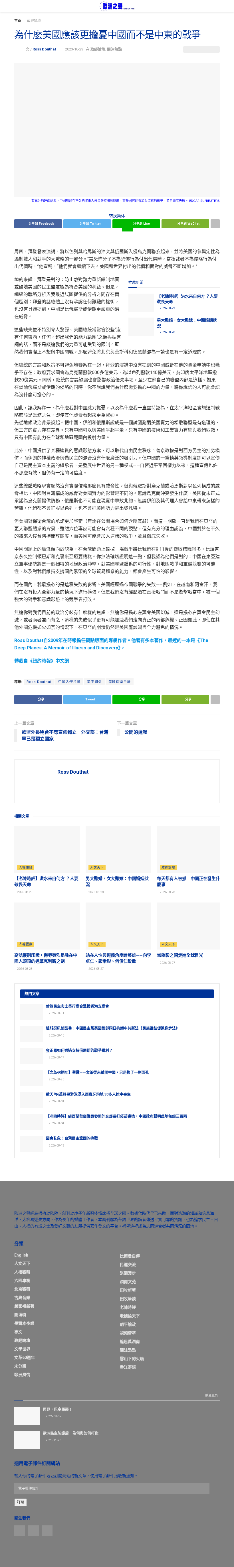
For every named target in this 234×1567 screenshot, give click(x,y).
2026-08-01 (56, 1101)
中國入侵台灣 (69, 682)
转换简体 (117, 216)
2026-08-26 (56, 1079)
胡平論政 (128, 1324)
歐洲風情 (22, 1374)
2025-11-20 (53, 1440)
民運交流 (128, 1264)
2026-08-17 (56, 1057)
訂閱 (21, 1502)
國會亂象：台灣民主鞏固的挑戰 (72, 1138)
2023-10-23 (74, 49)
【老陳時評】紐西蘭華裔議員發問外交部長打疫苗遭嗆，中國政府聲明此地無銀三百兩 (116, 1116)
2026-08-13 (56, 1145)
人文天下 (97, 867)
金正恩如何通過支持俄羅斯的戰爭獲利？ (79, 1050)
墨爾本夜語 (24, 1323)
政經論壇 (34, 21)
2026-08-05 (53, 1416)
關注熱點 (114, 49)
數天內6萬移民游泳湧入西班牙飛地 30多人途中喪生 (88, 1094)
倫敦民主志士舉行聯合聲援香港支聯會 (77, 1006)
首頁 (17, 21)
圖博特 (20, 1314)
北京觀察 (22, 1289)
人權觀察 (26, 867)
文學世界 (22, 1349)
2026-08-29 (167, 308)
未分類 (20, 1366)
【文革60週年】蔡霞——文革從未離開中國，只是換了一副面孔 (97, 1072)
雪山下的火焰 (132, 1358)
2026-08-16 (56, 1035)
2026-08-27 (96, 968)
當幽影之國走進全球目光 (180, 955)
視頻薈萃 (128, 1333)
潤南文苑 (128, 1281)
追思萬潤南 (130, 1341)
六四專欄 (22, 1280)
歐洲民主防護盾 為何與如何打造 (70, 1433)
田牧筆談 (128, 1298)
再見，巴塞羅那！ (57, 1409)
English (21, 1255)
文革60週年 (24, 1357)
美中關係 (94, 682)
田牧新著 (128, 1290)
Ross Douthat (44, 49)
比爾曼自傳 (130, 1256)
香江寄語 (128, 1367)
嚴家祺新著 (24, 1306)
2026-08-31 (56, 1013)
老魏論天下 (130, 1316)
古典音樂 (22, 1297)
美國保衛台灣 (119, 682)
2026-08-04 (56, 1123)
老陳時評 (128, 1307)
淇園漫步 (128, 1273)
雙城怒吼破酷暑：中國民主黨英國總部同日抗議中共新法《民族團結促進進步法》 (112, 1028)
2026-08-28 (167, 332)
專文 (18, 1332)
